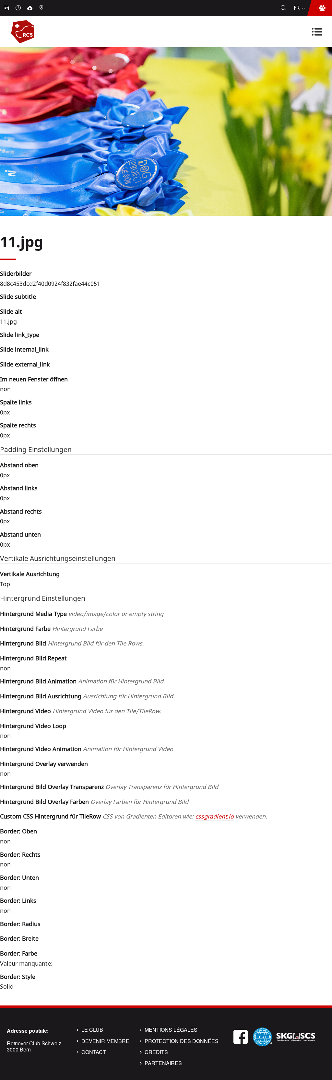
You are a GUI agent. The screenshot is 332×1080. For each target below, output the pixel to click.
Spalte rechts (18, 425)
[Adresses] (42, 8)
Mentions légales (171, 1029)
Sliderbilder (15, 273)
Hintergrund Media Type (81, 614)
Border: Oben (18, 831)
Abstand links (19, 488)
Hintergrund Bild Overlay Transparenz (109, 787)
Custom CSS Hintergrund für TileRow (133, 816)
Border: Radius (20, 924)
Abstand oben (19, 465)
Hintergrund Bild (72, 643)
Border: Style (17, 977)
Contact (93, 1052)
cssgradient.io (214, 816)
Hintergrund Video (80, 711)
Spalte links (16, 402)
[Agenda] (19, 8)
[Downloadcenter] (30, 8)
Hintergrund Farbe (51, 629)
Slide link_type (19, 335)
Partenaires (163, 1063)
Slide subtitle (18, 296)
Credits (156, 1052)
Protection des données (182, 1041)
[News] (7, 8)
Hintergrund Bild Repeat (33, 658)
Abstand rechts (21, 511)
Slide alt (11, 311)
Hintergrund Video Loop (33, 726)
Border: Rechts (20, 854)
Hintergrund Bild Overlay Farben (94, 802)
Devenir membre (105, 1041)
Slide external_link (25, 364)
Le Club (92, 1029)
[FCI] (262, 1036)
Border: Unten (19, 877)
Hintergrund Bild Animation (81, 681)
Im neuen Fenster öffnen (34, 379)
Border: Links (18, 900)
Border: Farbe (18, 953)
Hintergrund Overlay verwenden (44, 764)
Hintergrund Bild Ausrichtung (86, 696)
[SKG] (295, 1036)
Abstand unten (20, 534)
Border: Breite (19, 938)
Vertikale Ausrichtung (30, 574)
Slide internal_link (24, 349)
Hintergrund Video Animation (86, 749)
